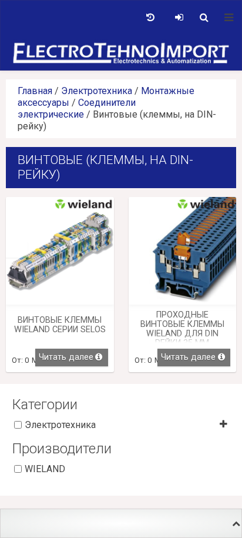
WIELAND (45, 468)
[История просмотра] (150, 17)
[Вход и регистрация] (179, 17)
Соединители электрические (77, 108)
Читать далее (66, 357)
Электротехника (96, 90)
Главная (35, 90)
